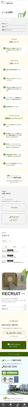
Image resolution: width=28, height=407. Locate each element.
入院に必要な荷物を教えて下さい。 (13, 70)
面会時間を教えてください (12, 106)
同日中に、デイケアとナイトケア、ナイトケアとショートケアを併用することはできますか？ (13, 145)
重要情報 (14, 246)
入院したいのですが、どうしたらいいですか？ (13, 79)
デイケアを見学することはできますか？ (13, 125)
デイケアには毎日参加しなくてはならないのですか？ (13, 164)
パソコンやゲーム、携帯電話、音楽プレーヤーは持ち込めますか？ (13, 98)
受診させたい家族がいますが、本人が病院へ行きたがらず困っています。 (13, 50)
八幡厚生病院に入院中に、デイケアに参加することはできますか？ (13, 155)
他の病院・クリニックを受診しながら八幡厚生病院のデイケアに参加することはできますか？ (13, 135)
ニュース (23, 246)
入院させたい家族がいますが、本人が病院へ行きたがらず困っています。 (13, 89)
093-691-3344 (10, 367)
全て (6, 246)
